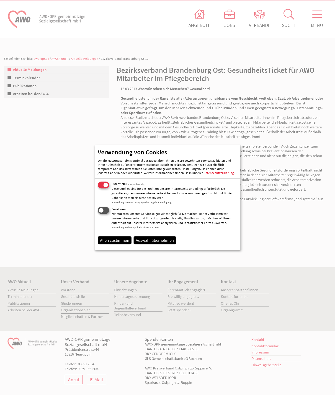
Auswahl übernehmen (155, 240)
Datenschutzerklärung (219, 173)
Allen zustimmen (114, 240)
